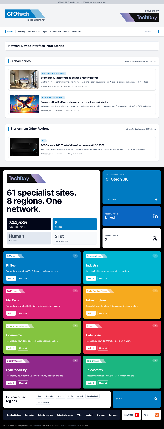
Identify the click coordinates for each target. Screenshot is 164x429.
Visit (9, 278)
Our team (101, 415)
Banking (21, 31)
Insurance (76, 31)
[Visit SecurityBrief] (20, 361)
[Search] (155, 31)
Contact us (29, 415)
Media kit (23, 278)
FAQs (79, 415)
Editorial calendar (45, 415)
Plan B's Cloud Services (51, 426)
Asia (39, 396)
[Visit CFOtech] (20, 256)
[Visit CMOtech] (20, 291)
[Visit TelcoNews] (100, 361)
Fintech (66, 31)
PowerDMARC (84, 426)
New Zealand (92, 396)
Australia (49, 396)
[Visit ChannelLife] (100, 256)
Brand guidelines (14, 415)
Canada (61, 396)
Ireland (80, 396)
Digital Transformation (51, 31)
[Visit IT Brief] (100, 326)
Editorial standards (65, 415)
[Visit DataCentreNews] (100, 291)
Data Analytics (33, 31)
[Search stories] (156, 399)
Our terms (113, 415)
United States (43, 402)
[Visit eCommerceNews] (20, 326)
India (70, 396)
